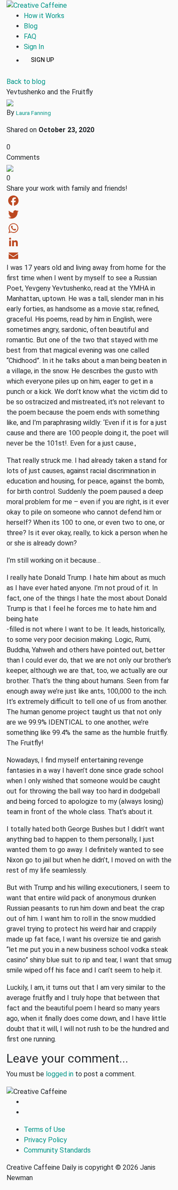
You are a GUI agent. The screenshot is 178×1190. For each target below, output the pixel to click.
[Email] (89, 256)
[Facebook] (89, 201)
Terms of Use (44, 1129)
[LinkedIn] (89, 242)
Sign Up (42, 59)
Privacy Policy (45, 1140)
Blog (31, 26)
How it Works (44, 16)
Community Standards (57, 1150)
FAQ (30, 36)
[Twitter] (89, 214)
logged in (59, 1074)
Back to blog (25, 81)
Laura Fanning (33, 113)
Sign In (34, 47)
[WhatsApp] (89, 228)
